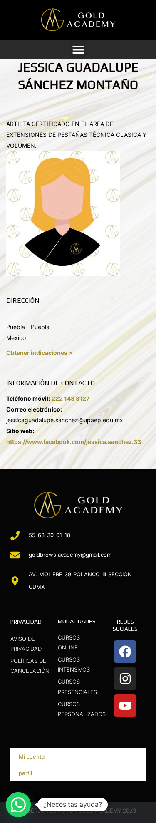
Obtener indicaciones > (39, 352)
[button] (78, 49)
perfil (25, 773)
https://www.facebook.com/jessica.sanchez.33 (73, 441)
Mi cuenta (32, 756)
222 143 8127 (70, 398)
